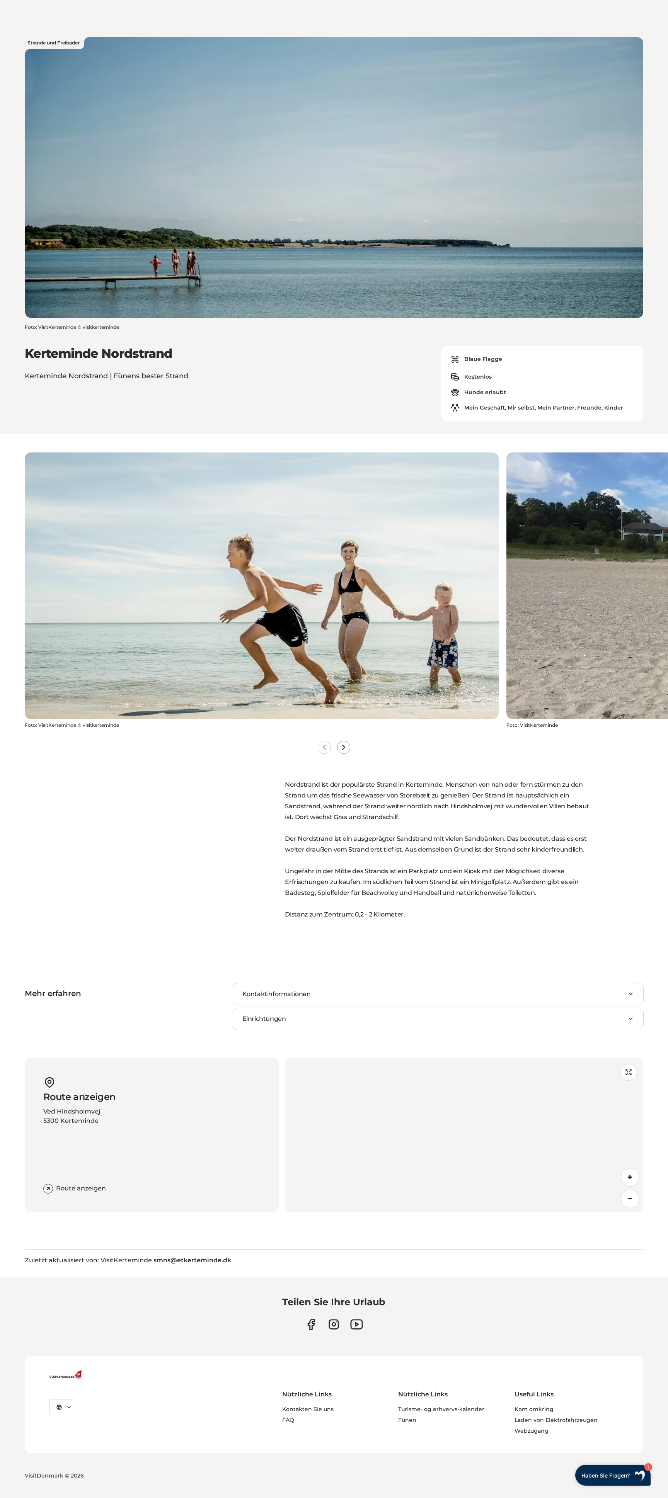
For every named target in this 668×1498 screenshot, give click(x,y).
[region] (464, 1135)
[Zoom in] (630, 1177)
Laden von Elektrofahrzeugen (556, 1419)
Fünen (407, 1419)
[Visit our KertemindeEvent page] (356, 1324)
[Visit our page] (311, 1324)
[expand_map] (628, 1072)
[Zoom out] (630, 1199)
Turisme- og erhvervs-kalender (441, 1409)
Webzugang (532, 1430)
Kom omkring (534, 1409)
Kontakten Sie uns (308, 1409)
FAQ (288, 1419)
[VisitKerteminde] (66, 1374)
